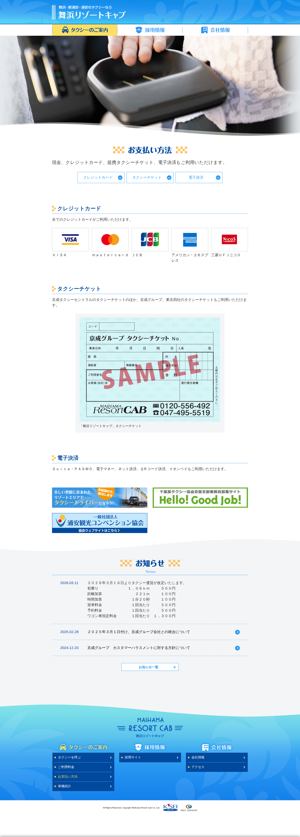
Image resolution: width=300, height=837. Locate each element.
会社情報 (215, 30)
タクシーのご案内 (84, 30)
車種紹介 (64, 786)
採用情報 (150, 30)
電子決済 (196, 177)
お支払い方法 (68, 776)
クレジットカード (98, 177)
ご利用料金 (66, 767)
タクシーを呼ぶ (69, 757)
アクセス (197, 767)
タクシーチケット (147, 177)
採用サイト (133, 757)
